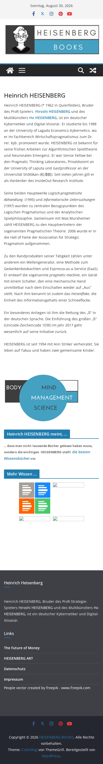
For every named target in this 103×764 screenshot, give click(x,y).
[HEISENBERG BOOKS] (10, 70)
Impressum (13, 679)
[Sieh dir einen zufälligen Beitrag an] (93, 70)
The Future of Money (22, 647)
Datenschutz (15, 668)
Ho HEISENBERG (43, 117)
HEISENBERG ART (18, 658)
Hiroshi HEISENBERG (35, 607)
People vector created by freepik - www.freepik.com (47, 687)
